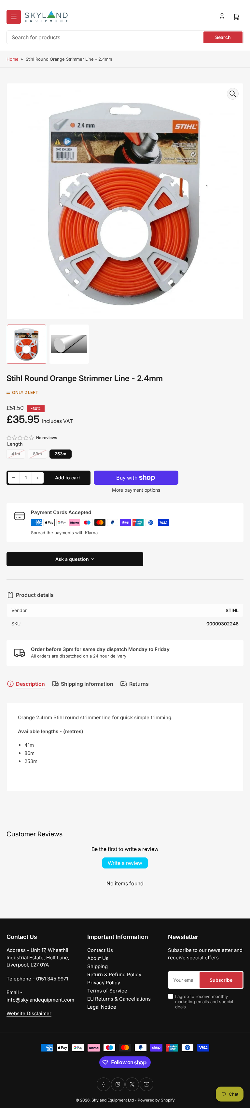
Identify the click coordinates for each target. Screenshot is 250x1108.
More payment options (136, 490)
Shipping (97, 966)
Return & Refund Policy (114, 974)
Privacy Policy (103, 982)
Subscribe (221, 980)
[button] (21, 437)
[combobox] (125, 37)
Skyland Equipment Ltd (112, 1100)
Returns (139, 684)
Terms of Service (107, 991)
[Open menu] (14, 17)
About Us (97, 958)
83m (37, 453)
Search (223, 37)
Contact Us (100, 950)
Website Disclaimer (29, 1013)
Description (30, 684)
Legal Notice (101, 1007)
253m (60, 453)
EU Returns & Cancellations (119, 999)
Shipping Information (87, 684)
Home (13, 59)
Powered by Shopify (156, 1100)
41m (15, 453)
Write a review (125, 863)
